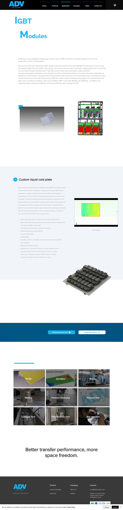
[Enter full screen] (62, 130)
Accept (115, 507)
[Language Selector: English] (115, 5)
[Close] (121, 507)
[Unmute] (25, 130)
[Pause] (22, 130)
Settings (107, 507)
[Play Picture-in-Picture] (59, 130)
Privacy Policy (71, 507)
